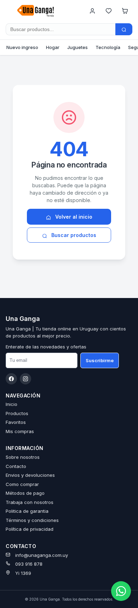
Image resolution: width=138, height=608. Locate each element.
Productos (17, 413)
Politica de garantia (27, 511)
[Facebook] (11, 378)
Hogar (52, 47)
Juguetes (77, 47)
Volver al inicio (73, 217)
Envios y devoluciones (30, 475)
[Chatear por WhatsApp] (121, 591)
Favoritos (16, 422)
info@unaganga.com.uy (41, 555)
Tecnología (108, 47)
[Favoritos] (108, 11)
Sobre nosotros (23, 457)
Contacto (16, 466)
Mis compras (20, 431)
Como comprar (22, 484)
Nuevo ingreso (22, 47)
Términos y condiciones (32, 520)
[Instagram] (25, 378)
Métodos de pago (25, 493)
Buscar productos (73, 235)
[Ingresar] (92, 11)
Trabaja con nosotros (29, 502)
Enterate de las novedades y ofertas (46, 346)
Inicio (11, 404)
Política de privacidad (29, 529)
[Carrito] (124, 11)
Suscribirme (100, 360)
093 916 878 (28, 564)
